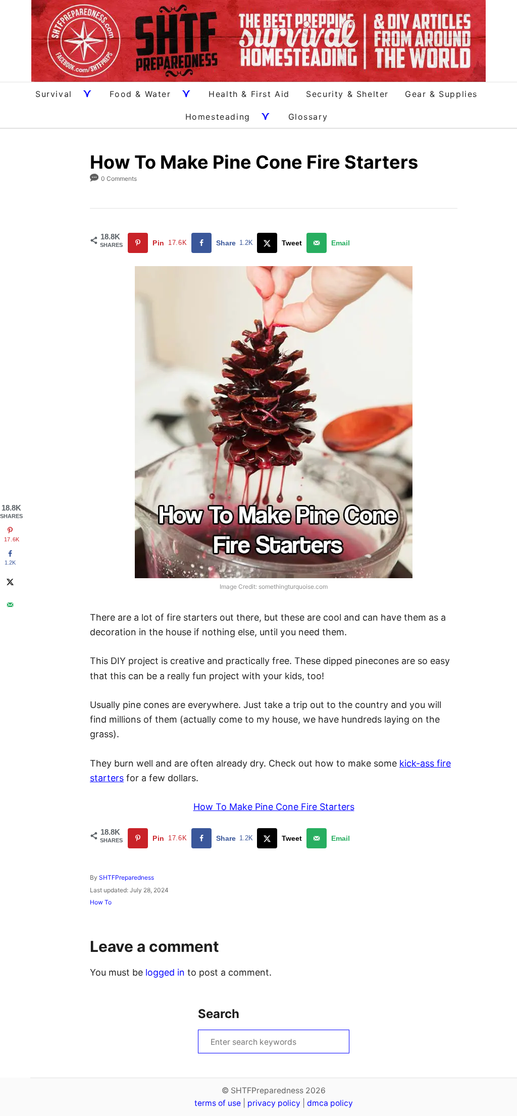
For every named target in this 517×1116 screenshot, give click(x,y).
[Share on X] (10, 581)
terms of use (217, 1103)
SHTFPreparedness (126, 877)
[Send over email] (10, 604)
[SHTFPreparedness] (258, 41)
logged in (165, 972)
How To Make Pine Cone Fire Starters (273, 806)
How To (101, 902)
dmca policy (330, 1103)
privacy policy (273, 1103)
